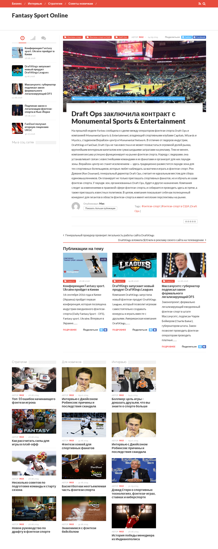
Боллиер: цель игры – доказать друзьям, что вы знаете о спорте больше (131, 402)
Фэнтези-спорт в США (100, 37)
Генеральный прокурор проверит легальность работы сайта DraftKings (109, 235)
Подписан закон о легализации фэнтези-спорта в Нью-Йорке (38, 108)
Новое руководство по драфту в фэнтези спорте (31, 530)
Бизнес (17, 3)
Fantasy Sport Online (40, 15)
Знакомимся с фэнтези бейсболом (79, 530)
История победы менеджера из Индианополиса (133, 537)
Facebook (200, 37)
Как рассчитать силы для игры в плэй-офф (30, 442)
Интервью (35, 3)
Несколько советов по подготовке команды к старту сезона (34, 486)
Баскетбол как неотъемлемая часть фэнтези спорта (84, 488)
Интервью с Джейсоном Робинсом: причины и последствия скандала (80, 402)
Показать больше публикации (100, 208)
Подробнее (70, 330)
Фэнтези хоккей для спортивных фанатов (78, 446)
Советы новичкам (80, 3)
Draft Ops (123, 37)
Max (141, 37)
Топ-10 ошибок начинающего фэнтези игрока (33, 400)
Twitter (188, 37)
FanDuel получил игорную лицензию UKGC (37, 126)
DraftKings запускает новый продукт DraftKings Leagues (133, 287)
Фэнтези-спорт (74, 37)
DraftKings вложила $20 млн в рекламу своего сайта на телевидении (161, 240)
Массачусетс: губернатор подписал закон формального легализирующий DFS (181, 291)
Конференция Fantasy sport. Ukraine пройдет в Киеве (84, 287)
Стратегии (55, 3)
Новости (71, 281)
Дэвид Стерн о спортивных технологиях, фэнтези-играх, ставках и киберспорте (133, 493)
